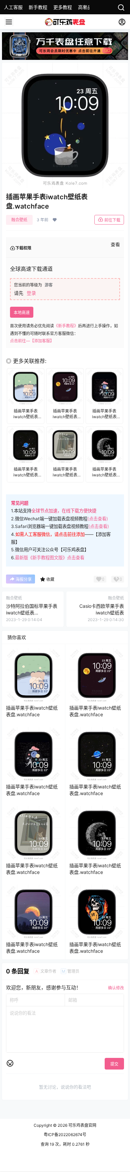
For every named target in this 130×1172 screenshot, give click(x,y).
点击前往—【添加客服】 (32, 340)
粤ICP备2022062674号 (65, 1134)
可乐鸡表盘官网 (81, 1125)
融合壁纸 (19, 219)
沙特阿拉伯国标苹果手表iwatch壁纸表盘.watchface (31, 612)
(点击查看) (97, 518)
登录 (31, 293)
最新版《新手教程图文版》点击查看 (49, 557)
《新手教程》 (66, 325)
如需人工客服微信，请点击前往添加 (50, 534)
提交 (114, 1064)
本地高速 (22, 312)
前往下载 (112, 220)
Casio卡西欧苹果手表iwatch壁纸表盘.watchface (101, 612)
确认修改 (116, 987)
